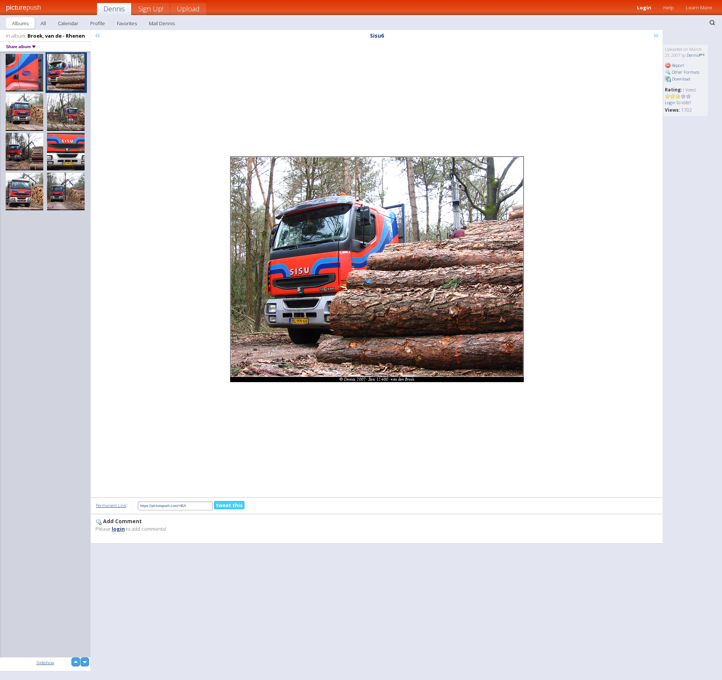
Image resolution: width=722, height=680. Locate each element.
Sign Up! (150, 8)
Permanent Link (111, 505)
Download (680, 79)
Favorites (127, 23)
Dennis (114, 8)
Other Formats (685, 72)
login (118, 528)
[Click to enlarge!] (377, 269)
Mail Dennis (162, 23)
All (43, 23)
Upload (188, 8)
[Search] (712, 23)
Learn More (699, 7)
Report (677, 65)
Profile (97, 23)
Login (644, 7)
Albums (20, 23)
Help (668, 7)
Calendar (68, 23)
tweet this (229, 505)
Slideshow (45, 662)
